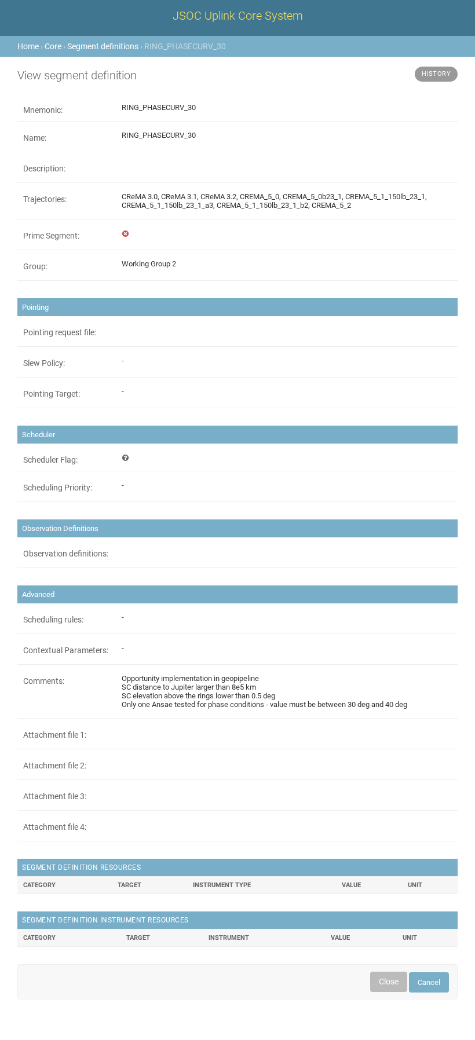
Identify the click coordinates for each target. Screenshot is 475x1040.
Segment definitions (102, 46)
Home (28, 46)
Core (53, 46)
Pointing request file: (59, 332)
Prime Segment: (51, 235)
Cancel (429, 982)
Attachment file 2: (54, 765)
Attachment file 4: (54, 827)
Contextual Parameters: (65, 650)
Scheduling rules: (53, 619)
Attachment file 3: (54, 796)
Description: (44, 168)
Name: (34, 137)
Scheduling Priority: (57, 487)
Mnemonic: (43, 110)
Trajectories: (45, 199)
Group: (35, 266)
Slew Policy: (44, 363)
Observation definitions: (65, 553)
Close (389, 981)
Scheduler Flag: (50, 459)
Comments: (43, 681)
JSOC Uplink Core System (238, 16)
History (436, 74)
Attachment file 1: (54, 734)
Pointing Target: (51, 393)
